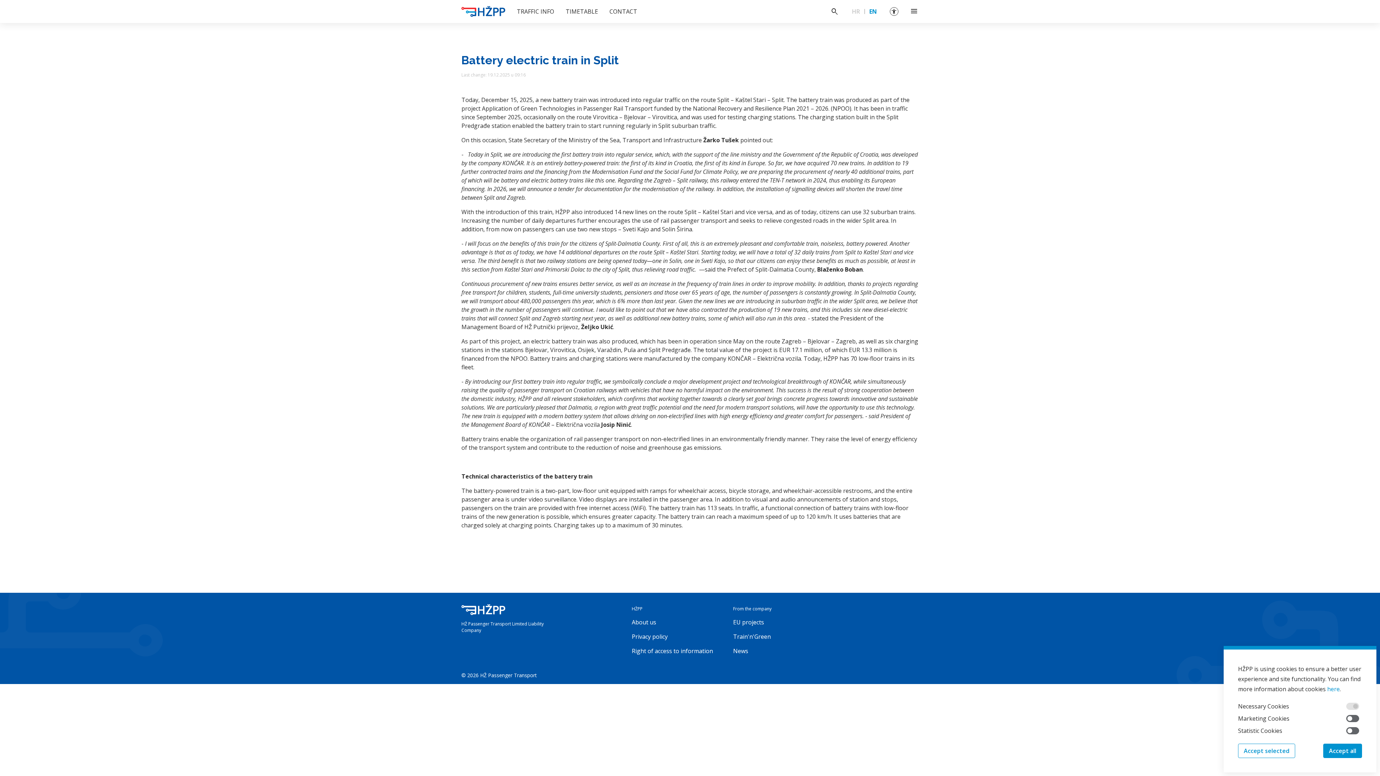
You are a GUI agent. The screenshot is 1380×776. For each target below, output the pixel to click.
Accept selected (1266, 751)
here (1333, 689)
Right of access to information (672, 651)
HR (856, 11)
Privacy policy (650, 637)
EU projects (748, 622)
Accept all (1342, 751)
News (740, 651)
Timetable (582, 11)
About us (644, 622)
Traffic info (535, 11)
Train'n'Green (752, 637)
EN (873, 11)
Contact (623, 11)
